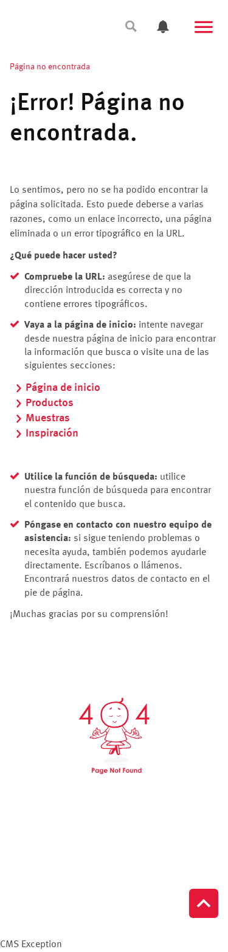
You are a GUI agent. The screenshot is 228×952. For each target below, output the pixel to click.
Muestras (48, 418)
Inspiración (52, 433)
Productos (50, 403)
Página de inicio (63, 387)
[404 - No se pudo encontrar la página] (114, 736)
